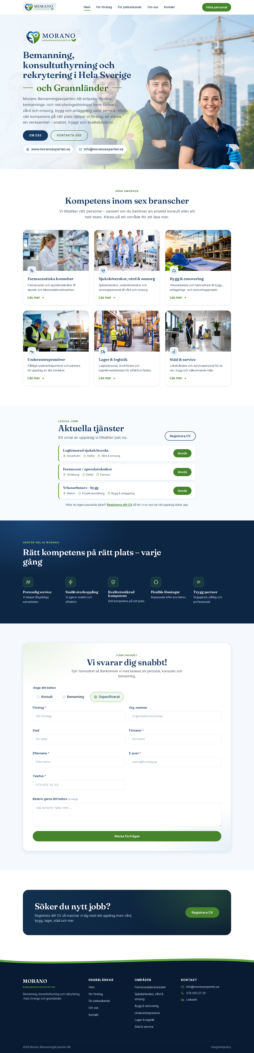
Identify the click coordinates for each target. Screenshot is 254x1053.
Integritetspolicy (221, 1047)
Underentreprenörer (147, 1013)
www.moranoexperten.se (50, 149)
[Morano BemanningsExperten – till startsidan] (39, 7)
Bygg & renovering (147, 1006)
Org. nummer (138, 707)
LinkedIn (191, 999)
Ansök (182, 453)
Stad (36, 730)
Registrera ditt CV (119, 505)
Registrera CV (180, 436)
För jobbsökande (130, 7)
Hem (87, 7)
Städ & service (144, 1026)
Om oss (152, 7)
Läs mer (34, 297)
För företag (104, 7)
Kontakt (169, 7)
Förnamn (136, 730)
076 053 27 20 (196, 993)
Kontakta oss (69, 135)
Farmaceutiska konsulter (150, 987)
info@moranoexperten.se (103, 149)
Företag (39, 707)
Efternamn (41, 753)
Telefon (39, 776)
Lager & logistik (144, 1020)
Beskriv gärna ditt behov (55, 799)
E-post (135, 753)
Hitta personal (216, 7)
